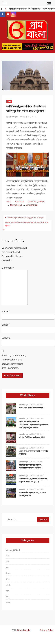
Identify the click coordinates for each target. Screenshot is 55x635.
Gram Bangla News (36, 201)
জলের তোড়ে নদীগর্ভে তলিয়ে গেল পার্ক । (32, 407)
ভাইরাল (8, 585)
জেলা (7, 561)
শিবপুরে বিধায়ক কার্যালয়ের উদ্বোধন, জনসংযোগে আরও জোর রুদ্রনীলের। (30, 466)
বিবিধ (7, 579)
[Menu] (5, 3)
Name (6, 311)
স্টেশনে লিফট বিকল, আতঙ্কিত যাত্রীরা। (32, 437)
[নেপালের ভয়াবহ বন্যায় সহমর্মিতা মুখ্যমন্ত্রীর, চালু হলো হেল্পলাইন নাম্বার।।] (11, 479)
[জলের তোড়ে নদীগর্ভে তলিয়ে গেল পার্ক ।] (11, 408)
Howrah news (16, 205)
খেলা (7, 555)
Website (6, 338)
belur (8, 201)
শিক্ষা (7, 597)
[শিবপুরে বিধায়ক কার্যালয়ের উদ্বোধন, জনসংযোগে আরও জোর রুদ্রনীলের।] (11, 465)
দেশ (7, 567)
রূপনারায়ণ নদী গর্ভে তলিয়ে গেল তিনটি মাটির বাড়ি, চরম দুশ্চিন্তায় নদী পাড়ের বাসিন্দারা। (26, 224)
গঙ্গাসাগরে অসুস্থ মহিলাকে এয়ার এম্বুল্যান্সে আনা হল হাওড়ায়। (25, 217)
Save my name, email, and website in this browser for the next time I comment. (14, 361)
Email (5, 324)
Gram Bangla (23, 630)
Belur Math (19, 201)
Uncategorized (13, 550)
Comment (8, 267)
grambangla (12, 116)
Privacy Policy (46, 630)
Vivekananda (31, 205)
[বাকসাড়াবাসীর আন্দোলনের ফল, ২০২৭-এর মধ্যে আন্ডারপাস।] (11, 492)
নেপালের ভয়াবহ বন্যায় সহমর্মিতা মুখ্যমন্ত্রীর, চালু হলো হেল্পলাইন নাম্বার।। (33, 480)
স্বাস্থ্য (8, 602)
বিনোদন (8, 573)
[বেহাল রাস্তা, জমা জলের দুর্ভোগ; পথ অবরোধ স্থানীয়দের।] (11, 451)
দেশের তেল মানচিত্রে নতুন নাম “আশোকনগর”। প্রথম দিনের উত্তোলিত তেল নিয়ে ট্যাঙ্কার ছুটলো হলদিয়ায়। (33, 424)
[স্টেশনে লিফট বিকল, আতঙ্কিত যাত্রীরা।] (11, 437)
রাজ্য (9, 101)
